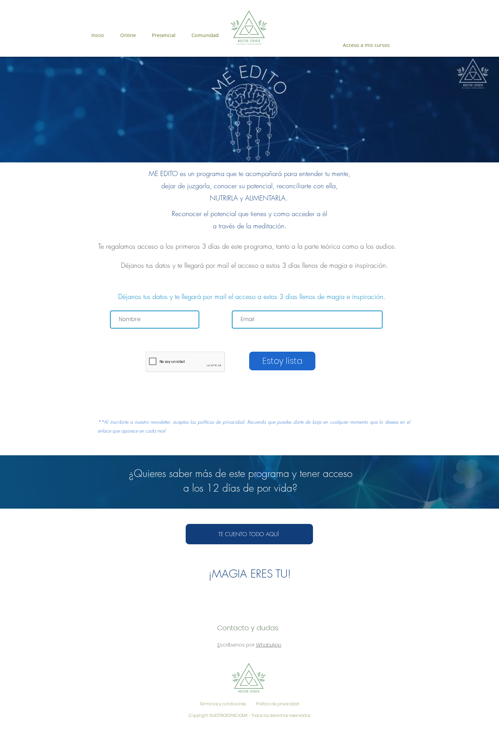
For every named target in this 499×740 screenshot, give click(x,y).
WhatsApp (268, 644)
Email (239, 304)
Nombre (121, 304)
